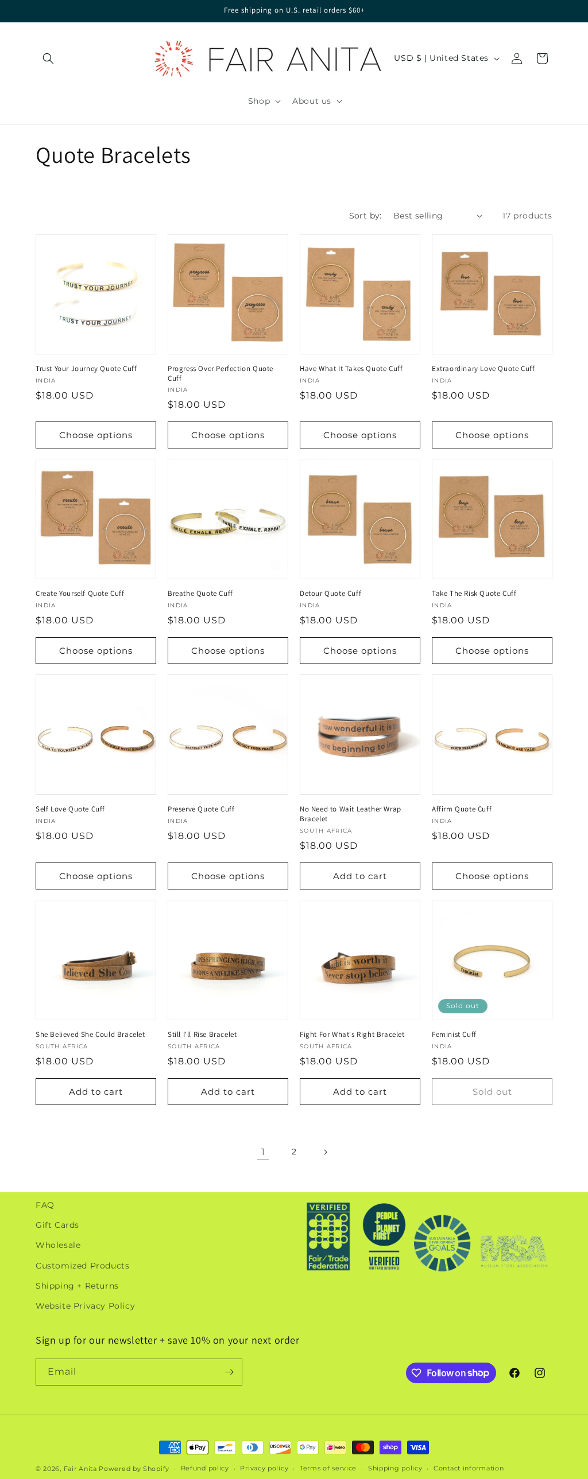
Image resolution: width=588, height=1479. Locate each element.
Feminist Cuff (454, 1034)
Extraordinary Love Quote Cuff (483, 368)
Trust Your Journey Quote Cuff (86, 368)
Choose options (96, 435)
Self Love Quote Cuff (70, 809)
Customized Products (82, 1266)
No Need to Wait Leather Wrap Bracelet (350, 814)
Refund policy (205, 1468)
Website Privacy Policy (85, 1306)
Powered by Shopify (134, 1469)
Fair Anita (80, 1469)
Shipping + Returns (77, 1286)
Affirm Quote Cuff (462, 809)
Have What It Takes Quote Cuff (351, 368)
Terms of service (328, 1468)
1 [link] (263, 1151)
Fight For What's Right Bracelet (352, 1034)
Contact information (469, 1468)
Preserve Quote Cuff (201, 809)
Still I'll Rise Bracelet (202, 1034)
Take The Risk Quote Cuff (474, 593)
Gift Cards (57, 1225)
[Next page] (325, 1152)
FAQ (45, 1205)
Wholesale (58, 1245)
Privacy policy (264, 1468)
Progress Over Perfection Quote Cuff (220, 373)
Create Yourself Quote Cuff (80, 593)
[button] (48, 58)
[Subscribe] (229, 1372)
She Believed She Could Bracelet (90, 1034)
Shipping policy (395, 1468)
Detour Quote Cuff (330, 593)
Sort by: (365, 215)
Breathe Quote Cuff (200, 593)
